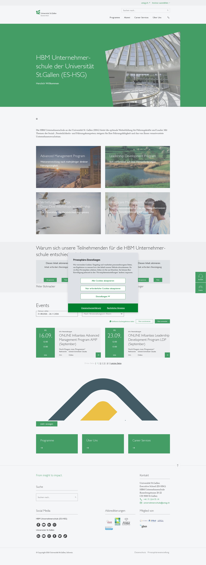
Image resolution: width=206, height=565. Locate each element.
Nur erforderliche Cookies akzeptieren (102, 288)
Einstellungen (102, 296)
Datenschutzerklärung (91, 308)
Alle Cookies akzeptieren (103, 280)
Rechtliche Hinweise (116, 308)
